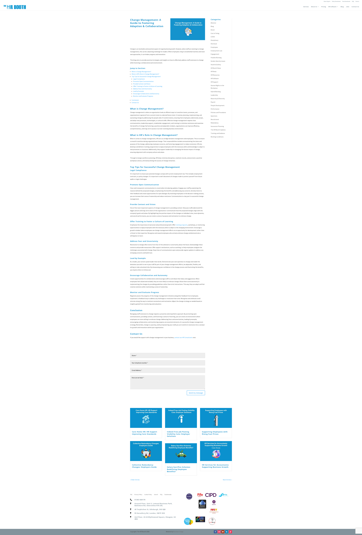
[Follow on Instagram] (219, 531)
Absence (213, 23)
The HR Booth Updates (218, 130)
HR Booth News (216, 68)
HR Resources (215, 75)
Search (156, 494)
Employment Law (216, 51)
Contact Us (355, 7)
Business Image (178, 532)
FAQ (353, 1)
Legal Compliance (139, 79)
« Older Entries (135, 480)
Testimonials (167, 494)
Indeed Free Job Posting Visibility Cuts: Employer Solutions (178, 434)
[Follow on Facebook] (215, 531)
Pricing (323, 7)
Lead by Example (138, 91)
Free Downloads (346, 1)
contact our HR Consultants (183, 337)
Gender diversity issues (218, 61)
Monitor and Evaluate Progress (143, 96)
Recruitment (215, 119)
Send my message (196, 393)
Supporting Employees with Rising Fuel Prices (215, 433)
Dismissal (214, 44)
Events (357, 1)
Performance (215, 109)
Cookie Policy (148, 494)
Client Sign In (327, 1)
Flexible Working (216, 58)
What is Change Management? (141, 71)
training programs (182, 225)
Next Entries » (227, 480)
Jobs (347, 7)
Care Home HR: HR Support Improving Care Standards (144, 433)
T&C (131, 494)
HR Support (214, 82)
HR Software (332, 7)
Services (306, 7)
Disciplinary (214, 40)
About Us (314, 7)
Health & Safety (216, 65)
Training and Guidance (218, 133)
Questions (214, 116)
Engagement (215, 54)
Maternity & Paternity (218, 98)
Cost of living (215, 33)
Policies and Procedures (218, 112)
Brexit (213, 30)
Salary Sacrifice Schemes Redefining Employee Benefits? (178, 469)
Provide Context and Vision (141, 84)
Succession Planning (217, 126)
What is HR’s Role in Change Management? (145, 74)
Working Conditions (217, 137)
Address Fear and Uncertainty (142, 89)
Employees (214, 47)
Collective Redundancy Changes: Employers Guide (144, 466)
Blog (342, 7)
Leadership (214, 95)
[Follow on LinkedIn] (226, 531)
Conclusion (135, 100)
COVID (213, 37)
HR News (213, 71)
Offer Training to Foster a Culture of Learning (147, 86)
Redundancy (214, 123)
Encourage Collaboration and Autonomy (146, 94)
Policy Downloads (336, 1)
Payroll (213, 102)
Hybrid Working (216, 92)
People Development (217, 105)
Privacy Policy (138, 494)
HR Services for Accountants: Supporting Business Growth (215, 466)
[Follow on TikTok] (230, 531)
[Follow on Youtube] (222, 531)
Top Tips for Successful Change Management (146, 76)
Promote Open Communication (143, 81)
